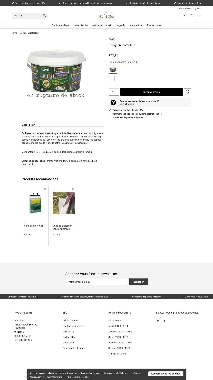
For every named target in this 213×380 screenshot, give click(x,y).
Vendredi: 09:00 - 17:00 (120, 342)
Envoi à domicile (151, 92)
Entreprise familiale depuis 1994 (30, 3)
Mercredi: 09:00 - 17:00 (120, 331)
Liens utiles (68, 342)
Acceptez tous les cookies (166, 373)
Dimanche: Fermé (117, 353)
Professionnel (154, 25)
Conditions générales (73, 326)
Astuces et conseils (102, 25)
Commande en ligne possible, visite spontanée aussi (87, 3)
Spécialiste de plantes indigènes (145, 3)
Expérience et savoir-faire (189, 3)
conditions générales (80, 377)
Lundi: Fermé (114, 320)
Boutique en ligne (60, 25)
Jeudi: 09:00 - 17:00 (118, 337)
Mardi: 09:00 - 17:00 (118, 326)
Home (14, 33)
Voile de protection (33, 225)
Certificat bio (69, 337)
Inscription (138, 282)
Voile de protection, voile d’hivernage (62, 227)
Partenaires (68, 331)
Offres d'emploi (71, 320)
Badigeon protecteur (29, 33)
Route (20, 332)
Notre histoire (81, 25)
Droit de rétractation (73, 348)
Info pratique (136, 25)
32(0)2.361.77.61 (23, 336)
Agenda (121, 25)
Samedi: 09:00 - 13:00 (119, 348)
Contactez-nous (184, 9)
